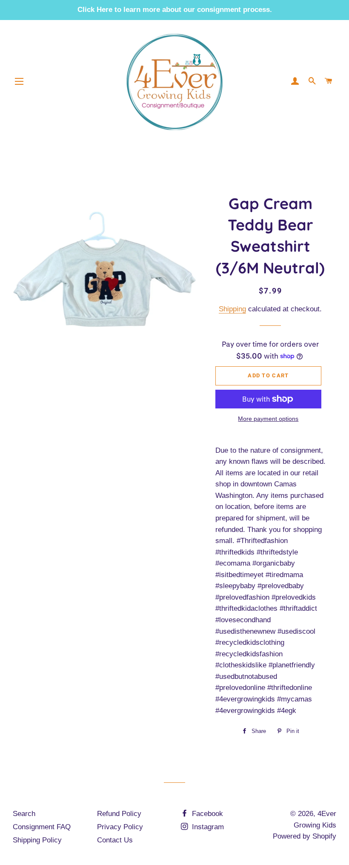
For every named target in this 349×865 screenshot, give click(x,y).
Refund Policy (119, 814)
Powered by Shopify (304, 836)
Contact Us (115, 840)
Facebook (206, 814)
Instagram (207, 827)
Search (24, 814)
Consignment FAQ (42, 827)
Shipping (232, 309)
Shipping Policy (37, 840)
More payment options (268, 418)
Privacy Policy (120, 827)
